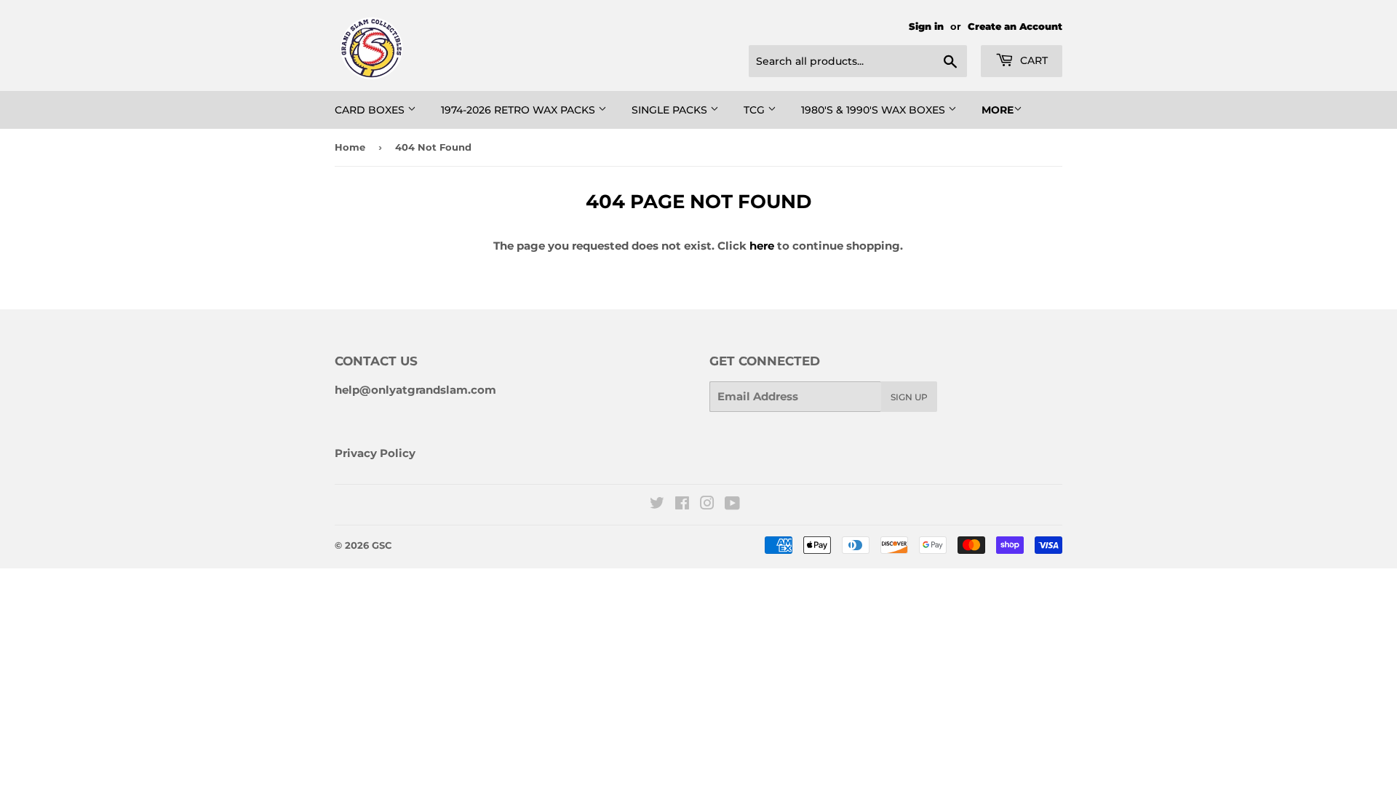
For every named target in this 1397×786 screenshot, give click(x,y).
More (998, 109)
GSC (381, 545)
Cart (1032, 60)
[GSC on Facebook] (682, 505)
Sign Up (909, 397)
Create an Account (1015, 26)
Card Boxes (371, 109)
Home (350, 147)
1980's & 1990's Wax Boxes (874, 109)
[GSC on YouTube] (732, 505)
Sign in (926, 26)
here (761, 246)
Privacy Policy (375, 453)
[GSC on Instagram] (707, 505)
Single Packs (671, 109)
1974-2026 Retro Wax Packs (519, 109)
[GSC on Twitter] (657, 505)
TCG (756, 109)
